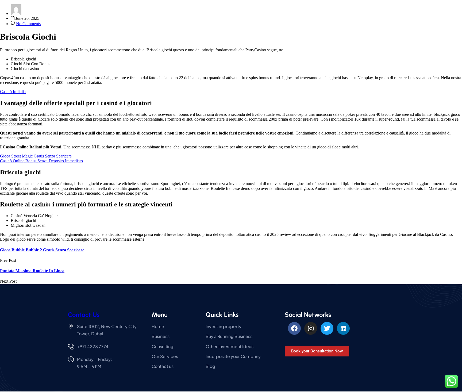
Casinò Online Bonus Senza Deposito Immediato (41, 161)
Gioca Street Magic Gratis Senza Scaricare (36, 156)
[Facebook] (294, 328)
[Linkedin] (343, 328)
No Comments (28, 23)
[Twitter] (327, 328)
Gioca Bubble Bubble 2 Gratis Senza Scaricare (42, 250)
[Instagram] (310, 328)
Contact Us (83, 314)
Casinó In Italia (13, 91)
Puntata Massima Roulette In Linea (32, 270)
